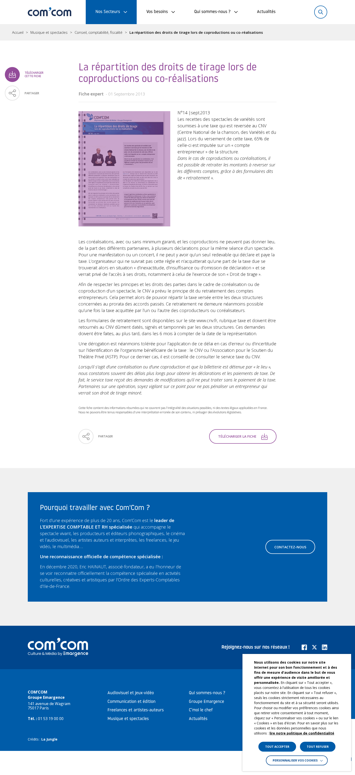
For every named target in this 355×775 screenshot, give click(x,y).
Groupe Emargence (206, 702)
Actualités (266, 12)
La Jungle (49, 739)
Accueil (17, 32)
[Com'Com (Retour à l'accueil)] (49, 12)
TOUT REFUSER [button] (318, 747)
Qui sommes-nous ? (212, 12)
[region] (177, 32)
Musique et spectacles (49, 32)
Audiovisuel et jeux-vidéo (130, 693)
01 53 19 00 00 (51, 718)
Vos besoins (157, 12)
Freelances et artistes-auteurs (135, 710)
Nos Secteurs (107, 12)
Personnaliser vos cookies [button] (295, 760)
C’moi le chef (201, 710)
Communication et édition (131, 702)
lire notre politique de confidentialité (302, 733)
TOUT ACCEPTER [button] (277, 747)
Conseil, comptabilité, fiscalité (98, 32)
